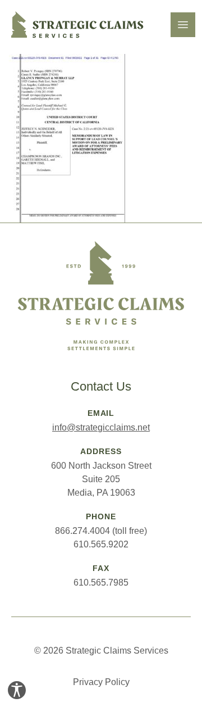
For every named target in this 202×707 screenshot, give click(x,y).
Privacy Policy (101, 682)
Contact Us (101, 386)
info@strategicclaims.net (101, 427)
